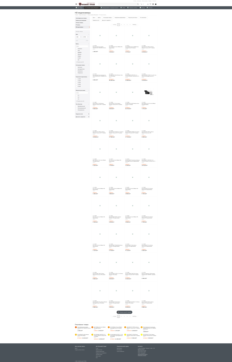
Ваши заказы (119, 348)
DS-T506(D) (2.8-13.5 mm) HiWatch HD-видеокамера (148, 104)
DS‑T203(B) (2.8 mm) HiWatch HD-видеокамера (116, 47)
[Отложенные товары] (150, 4)
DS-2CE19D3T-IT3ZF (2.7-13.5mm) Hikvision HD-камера (116, 274)
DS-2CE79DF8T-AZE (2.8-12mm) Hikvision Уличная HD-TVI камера (132, 274)
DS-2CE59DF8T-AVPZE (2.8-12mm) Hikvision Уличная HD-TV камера (132, 132)
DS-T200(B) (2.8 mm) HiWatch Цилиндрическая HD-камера (132, 47)
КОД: (93, 45)
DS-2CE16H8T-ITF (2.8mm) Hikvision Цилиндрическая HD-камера (100, 302)
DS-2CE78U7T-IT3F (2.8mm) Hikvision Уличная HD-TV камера (115, 104)
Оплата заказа (145, 0)
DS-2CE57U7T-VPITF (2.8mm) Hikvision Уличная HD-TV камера (99, 132)
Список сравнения (120, 351)
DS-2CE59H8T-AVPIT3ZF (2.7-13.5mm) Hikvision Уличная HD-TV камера (132, 76)
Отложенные (119, 349)
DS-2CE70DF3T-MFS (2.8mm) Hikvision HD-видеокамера (147, 302)
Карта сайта (98, 356)
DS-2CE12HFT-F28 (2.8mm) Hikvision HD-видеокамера (130, 246)
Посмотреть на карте (142, 355)
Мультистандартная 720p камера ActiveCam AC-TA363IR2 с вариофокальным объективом (149, 274)
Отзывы (134, 0)
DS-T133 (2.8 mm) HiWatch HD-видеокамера (99, 189)
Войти (76, 348)
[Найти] (138, 4)
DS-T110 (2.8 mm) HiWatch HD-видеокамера (115, 161)
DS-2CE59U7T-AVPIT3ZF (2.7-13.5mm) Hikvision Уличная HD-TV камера (148, 161)
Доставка (139, 0)
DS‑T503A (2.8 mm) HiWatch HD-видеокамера (131, 189)
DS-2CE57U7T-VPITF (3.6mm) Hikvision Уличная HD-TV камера (148, 47)
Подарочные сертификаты (101, 352)
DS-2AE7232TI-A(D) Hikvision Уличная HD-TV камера (132, 104)
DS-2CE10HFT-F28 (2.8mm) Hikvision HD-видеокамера (114, 302)
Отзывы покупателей (100, 351)
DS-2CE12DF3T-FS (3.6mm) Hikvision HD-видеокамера (147, 189)
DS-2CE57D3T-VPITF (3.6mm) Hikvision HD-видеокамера (115, 217)
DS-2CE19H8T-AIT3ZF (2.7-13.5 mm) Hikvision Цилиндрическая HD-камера (149, 76)
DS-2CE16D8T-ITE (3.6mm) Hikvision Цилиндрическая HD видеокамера (132, 161)
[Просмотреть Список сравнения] (148, 4)
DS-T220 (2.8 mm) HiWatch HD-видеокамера (99, 246)
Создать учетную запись (80, 349)
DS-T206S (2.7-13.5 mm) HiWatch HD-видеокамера (99, 161)
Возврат (150, 0)
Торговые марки (99, 354)
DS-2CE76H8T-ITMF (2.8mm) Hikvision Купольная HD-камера (99, 274)
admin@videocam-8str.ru (142, 354)
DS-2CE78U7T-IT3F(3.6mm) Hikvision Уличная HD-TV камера (99, 104)
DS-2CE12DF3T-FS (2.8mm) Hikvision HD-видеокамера (147, 217)
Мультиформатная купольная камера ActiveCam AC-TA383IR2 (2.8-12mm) (100, 76)
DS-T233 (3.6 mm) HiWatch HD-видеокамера (99, 217)
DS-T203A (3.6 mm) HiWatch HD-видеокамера (131, 217)
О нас (97, 348)
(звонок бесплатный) (142, 350)
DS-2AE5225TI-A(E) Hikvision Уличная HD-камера (116, 76)
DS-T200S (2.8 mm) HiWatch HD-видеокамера (115, 189)
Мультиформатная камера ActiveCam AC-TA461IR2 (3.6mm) (99, 47)
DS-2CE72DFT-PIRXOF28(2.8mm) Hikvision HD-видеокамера (115, 246)
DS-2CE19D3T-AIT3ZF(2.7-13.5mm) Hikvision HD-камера (132, 302)
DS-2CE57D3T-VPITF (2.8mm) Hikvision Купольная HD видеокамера (148, 132)
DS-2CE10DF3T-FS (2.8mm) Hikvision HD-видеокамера (147, 246)
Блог (97, 357)
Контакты (154, 0)
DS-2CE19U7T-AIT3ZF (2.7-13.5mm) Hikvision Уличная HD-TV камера (116, 132)
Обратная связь (99, 349)
